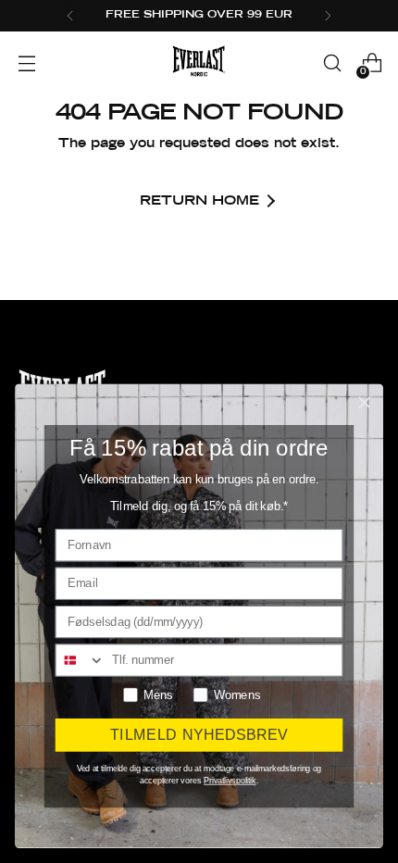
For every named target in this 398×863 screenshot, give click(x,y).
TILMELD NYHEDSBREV (199, 735)
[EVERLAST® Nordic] (199, 63)
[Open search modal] (332, 63)
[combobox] (81, 659)
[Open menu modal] (26, 63)
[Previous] (70, 15)
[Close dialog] (365, 403)
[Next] (327, 15)
